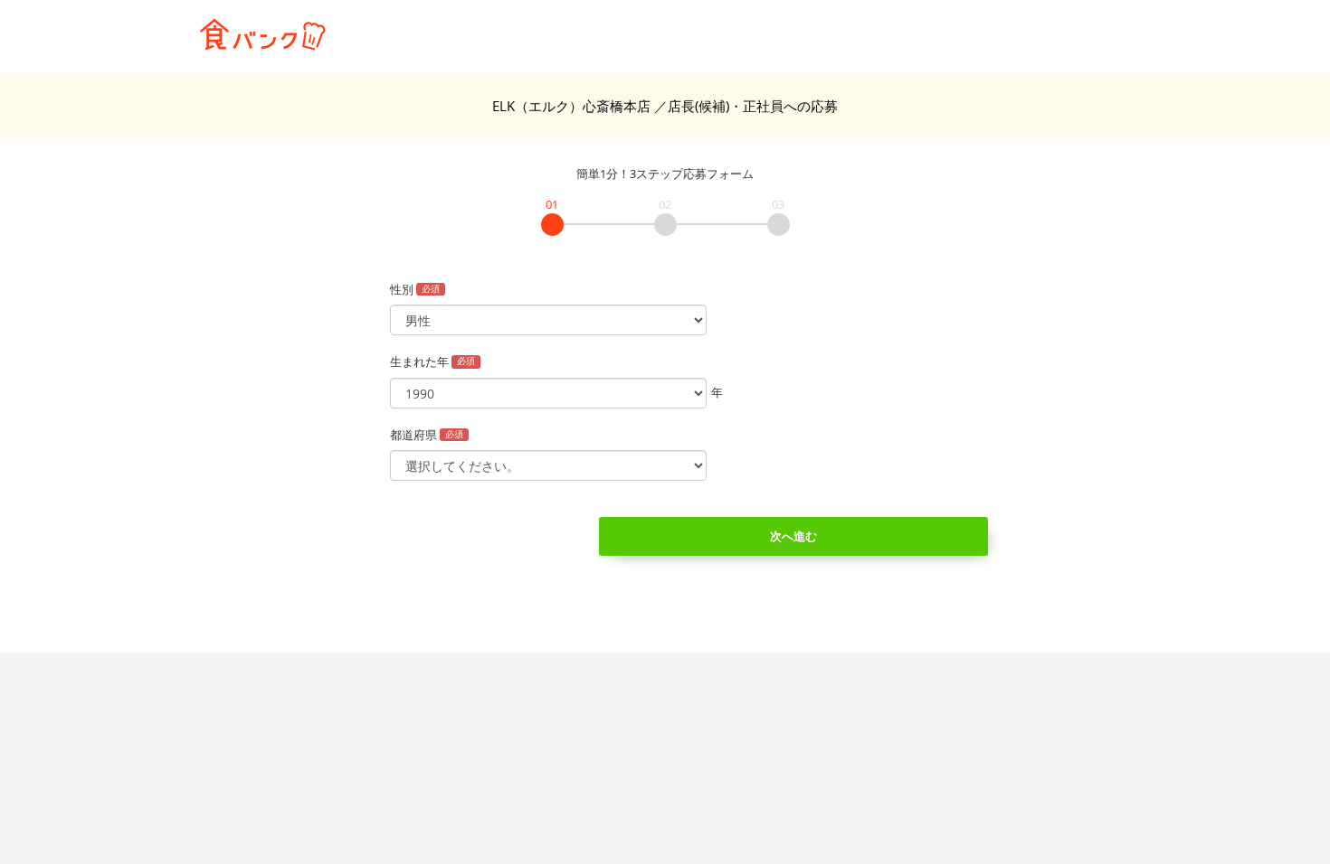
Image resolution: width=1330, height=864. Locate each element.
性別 (415, 289)
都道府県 (426, 435)
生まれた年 (432, 361)
